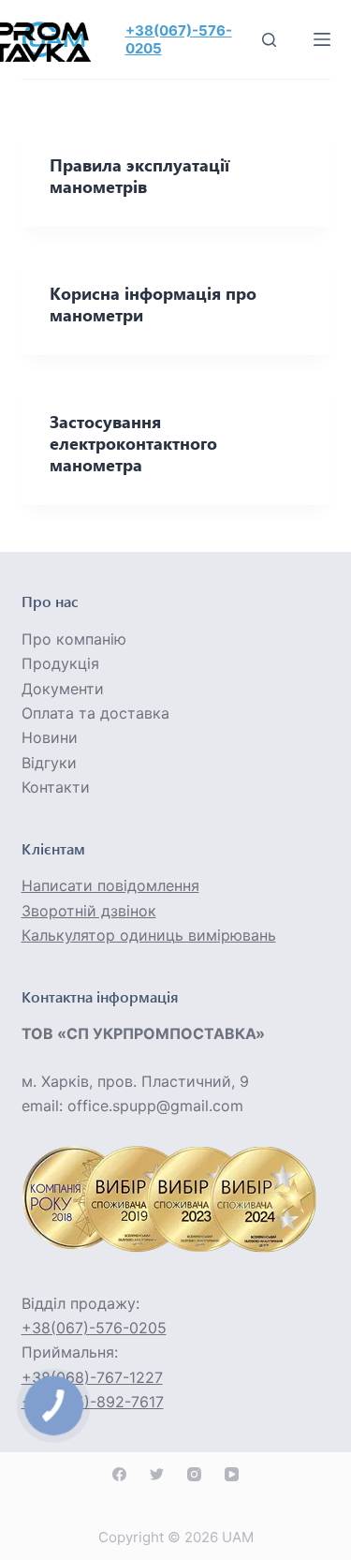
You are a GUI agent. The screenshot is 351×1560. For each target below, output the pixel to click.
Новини (50, 737)
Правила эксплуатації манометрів (139, 176)
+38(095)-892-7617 (93, 1401)
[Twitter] (157, 1474)
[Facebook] (119, 1474)
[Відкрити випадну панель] (322, 39)
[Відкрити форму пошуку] (269, 40)
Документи (63, 688)
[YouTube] (232, 1474)
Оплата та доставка (95, 713)
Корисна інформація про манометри (153, 304)
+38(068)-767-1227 (92, 1377)
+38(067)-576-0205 (94, 1327)
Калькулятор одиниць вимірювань (149, 935)
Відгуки (49, 762)
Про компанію (74, 639)
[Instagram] (194, 1474)
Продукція (60, 663)
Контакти (56, 787)
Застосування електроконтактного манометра (133, 443)
